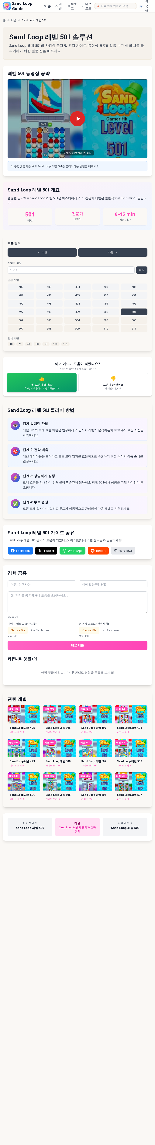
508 (49, 328)
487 (21, 295)
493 (49, 303)
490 (106, 295)
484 (77, 287)
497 (21, 312)
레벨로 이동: (15, 263)
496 (134, 303)
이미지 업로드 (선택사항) (22, 623)
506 (134, 320)
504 (77, 320)
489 (77, 295)
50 (37, 344)
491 (134, 295)
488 (49, 295)
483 (49, 287)
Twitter (48, 551)
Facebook (23, 551)
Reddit (101, 551)
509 (77, 328)
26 (20, 344)
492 (21, 303)
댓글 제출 (77, 645)
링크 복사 (125, 551)
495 (106, 303)
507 (21, 328)
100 (55, 344)
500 (106, 312)
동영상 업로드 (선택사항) (94, 623)
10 (11, 344)
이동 (141, 270)
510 (106, 328)
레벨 (60, 6)
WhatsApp (75, 551)
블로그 (74, 6)
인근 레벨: (13, 280)
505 (106, 320)
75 (46, 344)
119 (65, 344)
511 (134, 328)
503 (49, 320)
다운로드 (88, 6)
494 (77, 303)
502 (21, 320)
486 (134, 287)
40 (28, 344)
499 (77, 312)
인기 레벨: (13, 338)
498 (49, 312)
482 (21, 287)
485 (106, 287)
